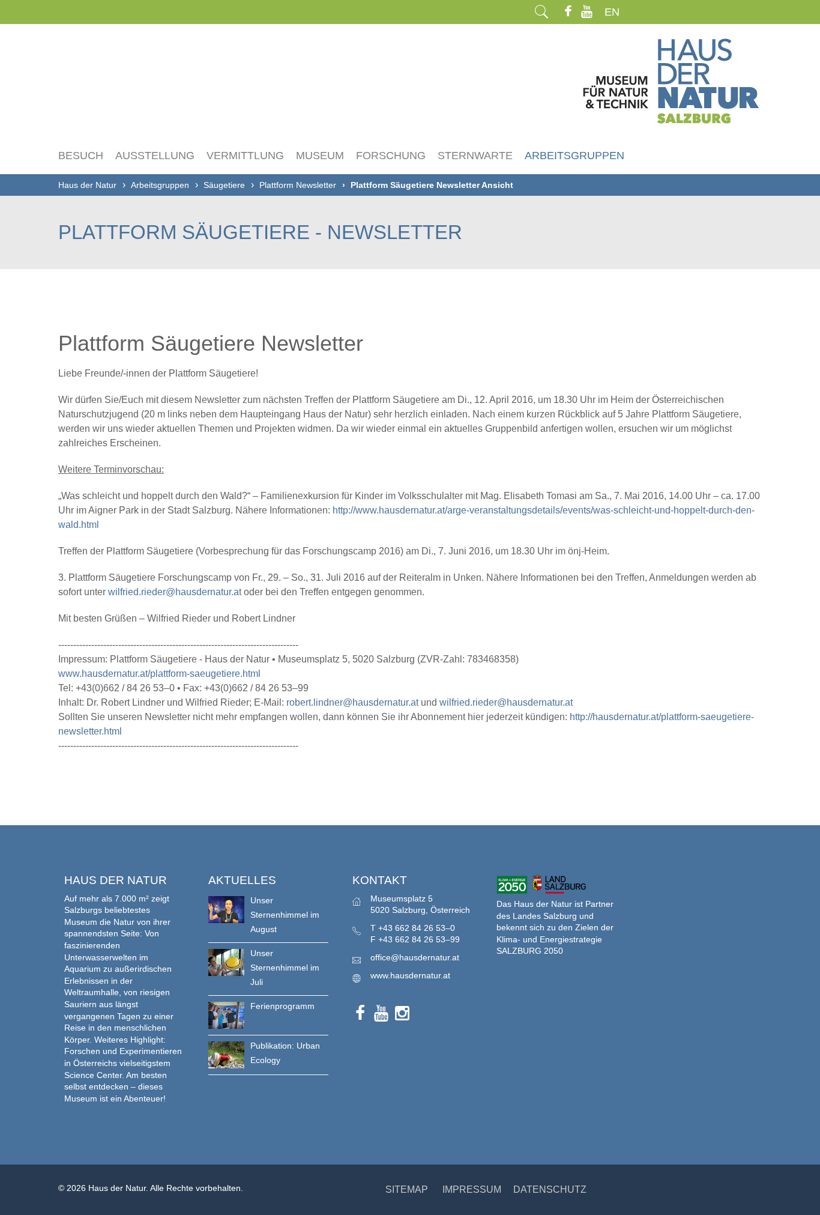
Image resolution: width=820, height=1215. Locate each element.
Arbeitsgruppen (574, 156)
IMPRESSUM (471, 1189)
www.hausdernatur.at (410, 975)
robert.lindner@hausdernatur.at (352, 702)
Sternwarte (475, 156)
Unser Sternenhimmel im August (284, 914)
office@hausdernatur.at (414, 957)
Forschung (391, 156)
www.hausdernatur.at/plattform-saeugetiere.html (159, 673)
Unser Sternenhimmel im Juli (284, 967)
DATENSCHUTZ (549, 1189)
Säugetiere (224, 185)
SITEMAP (406, 1189)
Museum (320, 156)
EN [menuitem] (612, 12)
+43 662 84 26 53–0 (416, 928)
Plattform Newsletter (297, 185)
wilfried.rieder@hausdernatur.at (174, 592)
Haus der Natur (87, 185)
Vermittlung (245, 156)
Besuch (80, 156)
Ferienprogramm (282, 1006)
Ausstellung (154, 156)
